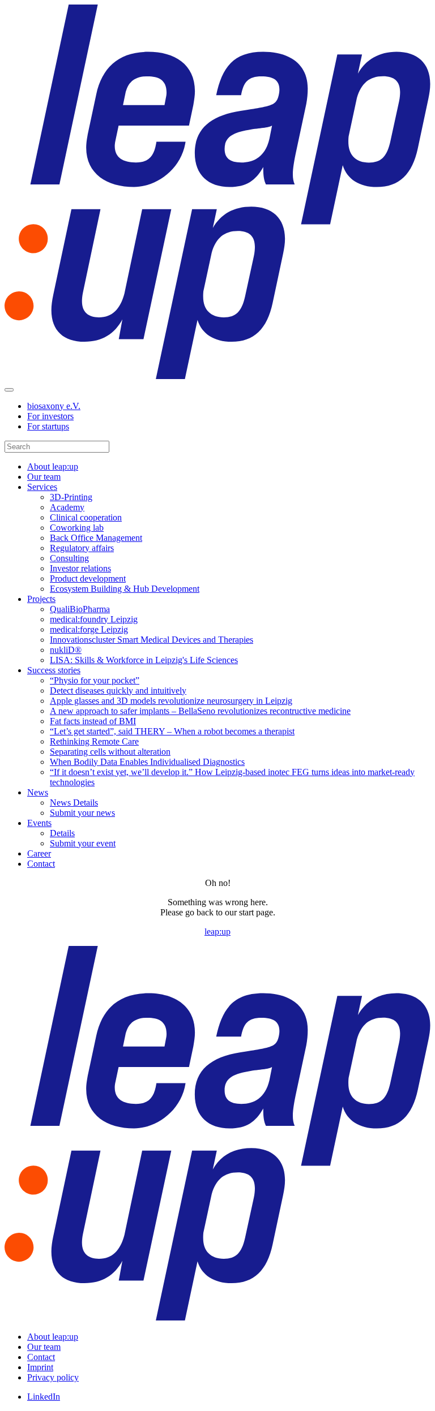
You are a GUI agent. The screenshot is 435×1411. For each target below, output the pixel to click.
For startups (48, 426)
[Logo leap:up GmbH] (217, 376)
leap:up (217, 931)
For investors (50, 416)
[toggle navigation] (9, 390)
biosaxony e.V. (53, 406)
